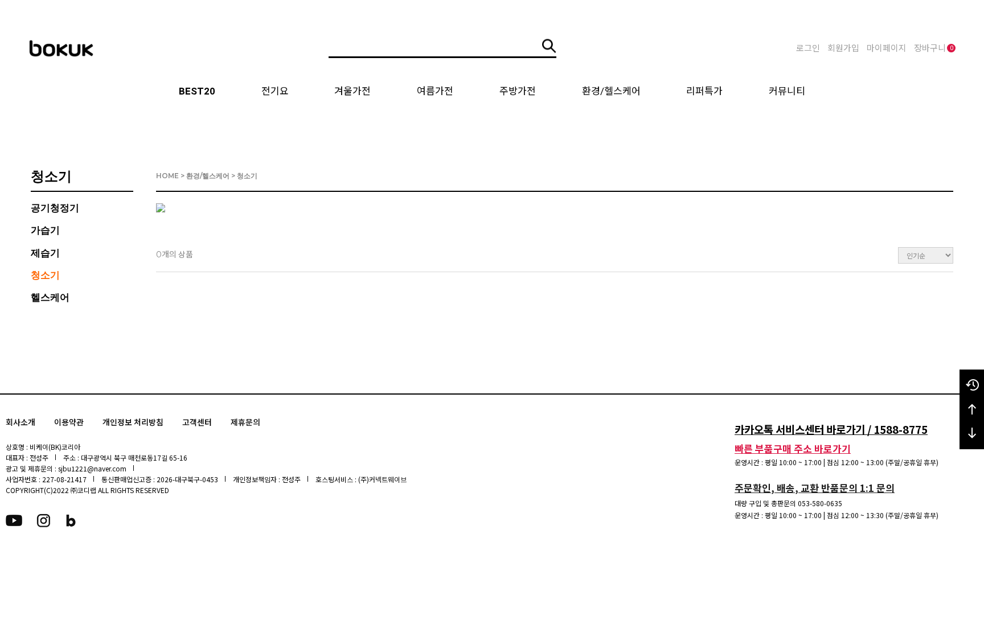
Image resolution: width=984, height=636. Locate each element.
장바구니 (933, 48)
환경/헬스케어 (611, 91)
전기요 (275, 91)
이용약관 (69, 422)
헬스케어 (50, 297)
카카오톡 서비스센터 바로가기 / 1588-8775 (831, 429)
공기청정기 (55, 208)
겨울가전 (352, 91)
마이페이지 (887, 48)
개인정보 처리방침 (132, 422)
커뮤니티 (787, 91)
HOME (167, 175)
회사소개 (20, 422)
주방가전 (517, 91)
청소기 (45, 275)
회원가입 (843, 48)
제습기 (45, 252)
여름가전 (435, 91)
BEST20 (197, 91)
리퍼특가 (704, 91)
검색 (549, 46)
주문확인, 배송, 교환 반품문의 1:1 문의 (815, 488)
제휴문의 (245, 422)
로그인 (808, 48)
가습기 (45, 230)
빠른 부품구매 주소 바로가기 (793, 448)
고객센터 (197, 422)
